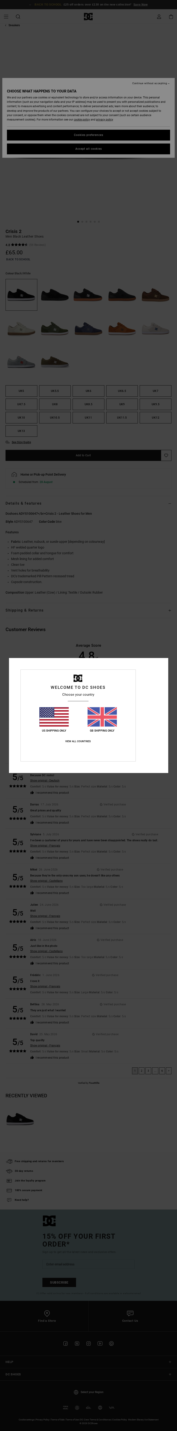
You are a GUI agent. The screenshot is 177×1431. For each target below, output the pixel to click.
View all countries (78, 741)
